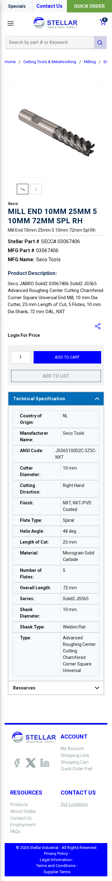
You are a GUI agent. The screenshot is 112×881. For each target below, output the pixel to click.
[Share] (98, 326)
